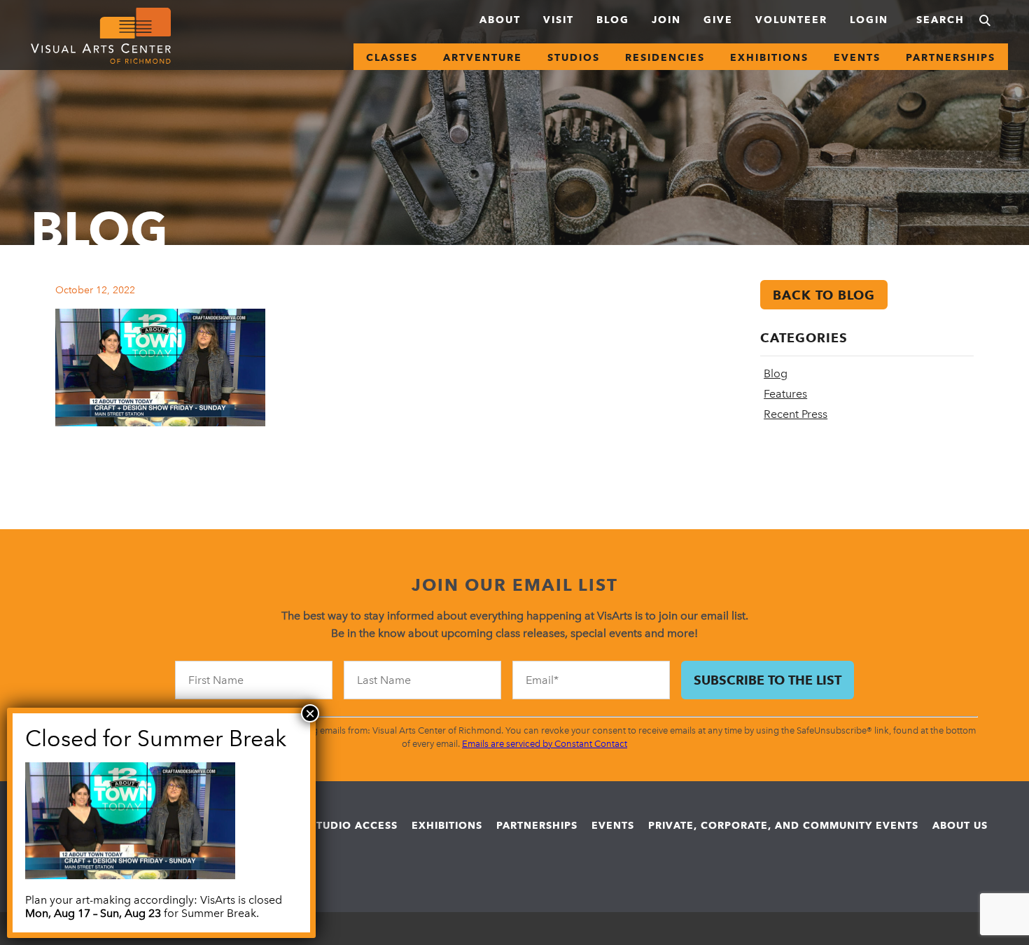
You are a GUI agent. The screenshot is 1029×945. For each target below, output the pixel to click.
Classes (392, 57)
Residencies (665, 57)
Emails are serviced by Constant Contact (544, 743)
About (500, 19)
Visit (558, 19)
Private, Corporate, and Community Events (783, 825)
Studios (573, 57)
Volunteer (791, 19)
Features (785, 393)
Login (869, 19)
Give (718, 19)
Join (666, 19)
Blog (612, 19)
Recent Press (795, 414)
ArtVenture (482, 57)
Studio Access (354, 825)
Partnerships (950, 57)
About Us (960, 825)
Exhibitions (769, 57)
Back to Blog (824, 295)
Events (857, 57)
